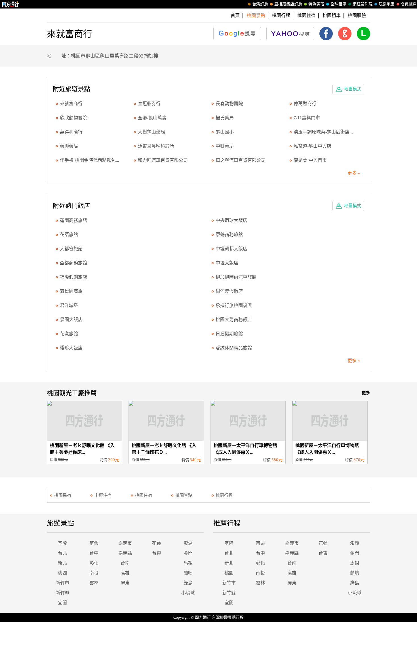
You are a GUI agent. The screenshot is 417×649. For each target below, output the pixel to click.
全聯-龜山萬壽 (152, 117)
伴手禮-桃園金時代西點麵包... (89, 160)
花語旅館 (69, 234)
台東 (156, 553)
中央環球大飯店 (231, 220)
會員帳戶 (409, 4)
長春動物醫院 (229, 103)
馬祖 (188, 563)
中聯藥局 (225, 146)
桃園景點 (183, 495)
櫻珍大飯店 (71, 347)
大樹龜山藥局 (151, 132)
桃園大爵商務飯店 (234, 319)
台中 (93, 553)
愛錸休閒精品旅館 (234, 347)
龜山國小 (225, 132)
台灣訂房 (260, 4)
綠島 (188, 582)
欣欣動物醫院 (73, 117)
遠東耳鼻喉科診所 (156, 146)
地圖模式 (352, 89)
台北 (62, 553)
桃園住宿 (306, 15)
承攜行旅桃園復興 (234, 305)
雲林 (93, 582)
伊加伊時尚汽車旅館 (236, 277)
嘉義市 (125, 543)
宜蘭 (62, 602)
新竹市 (62, 582)
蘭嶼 (188, 572)
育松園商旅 (71, 291)
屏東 (125, 582)
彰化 (93, 563)
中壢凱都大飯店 (231, 248)
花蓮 (156, 543)
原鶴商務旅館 (229, 234)
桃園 (62, 572)
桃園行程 (281, 15)
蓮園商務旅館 (73, 220)
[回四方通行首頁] (10, 4)
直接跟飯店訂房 (288, 4)
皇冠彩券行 (149, 103)
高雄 (125, 572)
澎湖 (188, 543)
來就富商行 (71, 103)
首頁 (235, 15)
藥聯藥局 (69, 146)
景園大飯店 (71, 319)
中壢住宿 (102, 495)
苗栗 (93, 543)
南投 (93, 572)
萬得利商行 (71, 132)
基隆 (62, 543)
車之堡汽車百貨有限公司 (241, 160)
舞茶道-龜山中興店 (312, 146)
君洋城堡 (69, 305)
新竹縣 (62, 592)
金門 (188, 553)
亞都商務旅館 (73, 262)
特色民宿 (316, 4)
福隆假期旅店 (73, 277)
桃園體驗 (357, 15)
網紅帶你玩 (362, 4)
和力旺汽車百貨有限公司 (163, 160)
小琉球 (188, 592)
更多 (366, 393)
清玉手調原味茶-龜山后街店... (323, 132)
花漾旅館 (69, 333)
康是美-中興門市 (310, 160)
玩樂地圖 (387, 4)
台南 (125, 563)
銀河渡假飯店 (229, 291)
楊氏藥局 (225, 117)
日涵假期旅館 (229, 333)
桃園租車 (332, 15)
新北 (62, 563)
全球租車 (338, 4)
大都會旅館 (71, 248)
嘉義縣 (125, 553)
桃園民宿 (62, 495)
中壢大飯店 (227, 262)
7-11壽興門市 (307, 117)
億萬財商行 (305, 103)
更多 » (354, 173)
